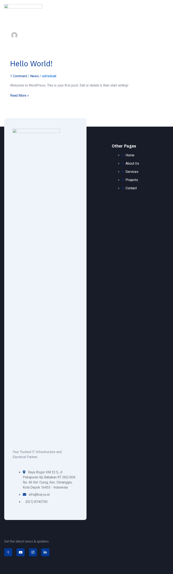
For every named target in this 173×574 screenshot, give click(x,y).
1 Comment (18, 76)
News (34, 76)
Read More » (19, 95)
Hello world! (31, 63)
